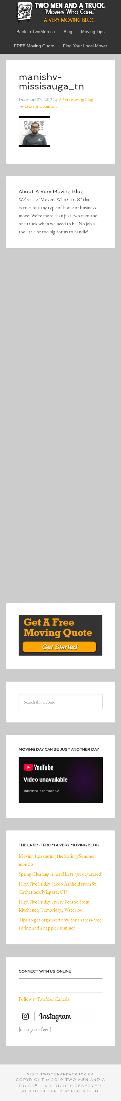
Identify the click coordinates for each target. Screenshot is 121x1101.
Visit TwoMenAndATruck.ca (60, 1074)
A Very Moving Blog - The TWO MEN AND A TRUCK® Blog (60, 12)
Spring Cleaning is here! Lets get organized (60, 874)
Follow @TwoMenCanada (44, 999)
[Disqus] (60, 346)
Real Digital (85, 1091)
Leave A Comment (41, 106)
